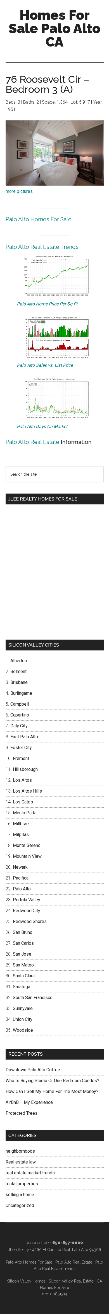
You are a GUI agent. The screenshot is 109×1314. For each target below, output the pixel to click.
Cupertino (19, 715)
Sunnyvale (23, 1008)
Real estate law (21, 1162)
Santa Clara (24, 975)
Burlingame (21, 693)
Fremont (21, 758)
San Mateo (23, 965)
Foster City (21, 747)
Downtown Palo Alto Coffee (33, 1069)
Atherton (18, 660)
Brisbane (19, 682)
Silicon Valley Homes (26, 1281)
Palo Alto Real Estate (32, 442)
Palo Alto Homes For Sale (39, 219)
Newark (20, 867)
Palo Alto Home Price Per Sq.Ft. (48, 304)
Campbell (19, 704)
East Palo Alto (24, 736)
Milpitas (21, 834)
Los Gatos (23, 802)
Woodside (23, 1030)
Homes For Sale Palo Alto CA (54, 28)
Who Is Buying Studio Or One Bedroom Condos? (52, 1080)
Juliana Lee (37, 1242)
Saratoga (21, 986)
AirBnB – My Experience (29, 1102)
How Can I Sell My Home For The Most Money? (52, 1091)
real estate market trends (30, 1172)
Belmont (18, 671)
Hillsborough (25, 769)
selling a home (20, 1194)
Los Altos (22, 780)
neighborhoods (20, 1151)
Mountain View (27, 856)
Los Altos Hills (27, 791)
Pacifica (21, 878)
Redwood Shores (30, 921)
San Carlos (23, 943)
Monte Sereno (27, 845)
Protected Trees (21, 1113)
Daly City (19, 725)
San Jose (22, 954)
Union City (22, 1019)
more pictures (19, 191)
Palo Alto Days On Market (42, 426)
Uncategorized (20, 1205)
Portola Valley (26, 899)
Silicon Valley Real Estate (71, 1281)
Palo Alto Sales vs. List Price (45, 365)
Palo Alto (22, 889)
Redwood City (26, 910)
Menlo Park (24, 812)
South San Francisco (33, 997)
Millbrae (21, 823)
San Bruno (22, 932)
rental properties (22, 1183)
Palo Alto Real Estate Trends (42, 247)
